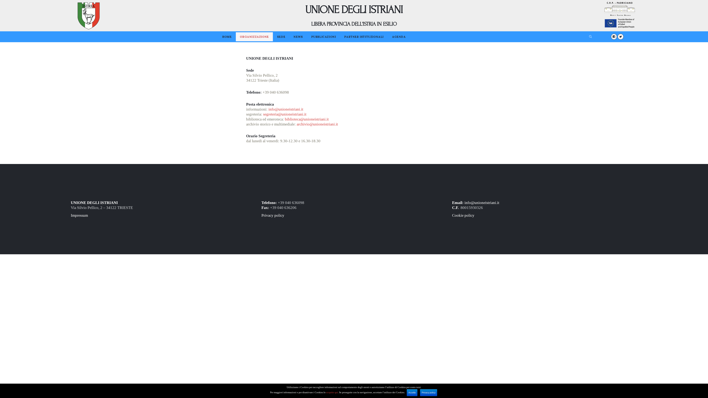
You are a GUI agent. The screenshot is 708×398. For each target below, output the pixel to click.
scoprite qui (332, 392)
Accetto (412, 392)
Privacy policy (272, 215)
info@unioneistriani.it (481, 202)
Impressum (79, 215)
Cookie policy (463, 215)
